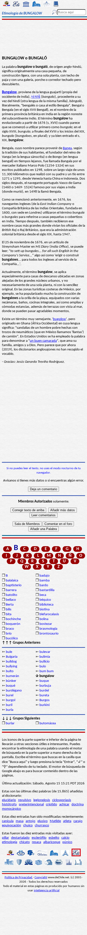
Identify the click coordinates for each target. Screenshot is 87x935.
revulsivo (24, 800)
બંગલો (35, 97)
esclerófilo (39, 838)
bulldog (11, 661)
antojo (30, 821)
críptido (51, 804)
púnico (67, 842)
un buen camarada (43, 341)
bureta (44, 695)
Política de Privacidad (19, 877)
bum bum (46, 671)
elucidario (9, 800)
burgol (10, 700)
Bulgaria (11, 657)
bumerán (12, 676)
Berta (10, 605)
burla (9, 710)
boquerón (13, 624)
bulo (42, 666)
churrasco (42, 825)
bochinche (13, 619)
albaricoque (51, 842)
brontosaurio (48, 633)
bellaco (11, 600)
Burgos (44, 700)
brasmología (48, 629)
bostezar (45, 624)
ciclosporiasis (61, 800)
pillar (5, 838)
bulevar (44, 652)
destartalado (20, 838)
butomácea (47, 723)
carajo (77, 821)
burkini (44, 705)
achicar (64, 804)
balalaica (12, 580)
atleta (67, 821)
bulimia (44, 657)
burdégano (14, 690)
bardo (43, 585)
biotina (44, 609)
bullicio (44, 661)
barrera (11, 590)
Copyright (41, 877)
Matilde (55, 821)
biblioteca (46, 605)
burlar (10, 723)
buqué (10, 686)
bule (9, 652)
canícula (8, 821)
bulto (10, 671)
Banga (67, 148)
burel (9, 695)
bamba (44, 580)
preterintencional (31, 804)
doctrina (78, 804)
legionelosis (41, 800)
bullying (11, 666)
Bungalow (9, 92)
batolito (11, 595)
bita (8, 614)
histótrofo (9, 804)
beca (42, 595)
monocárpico (11, 809)
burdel (44, 690)
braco (10, 629)
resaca (36, 842)
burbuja (45, 686)
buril (9, 705)
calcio (65, 838)
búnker (11, 681)
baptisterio (14, 585)
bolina (43, 619)
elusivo (42, 821)
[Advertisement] (43, 38)
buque (44, 681)
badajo (44, 576)
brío (9, 633)
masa (19, 821)
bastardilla (46, 590)
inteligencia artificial (46, 890)
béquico (45, 600)
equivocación (11, 825)
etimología (9, 842)
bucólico (12, 638)
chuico (28, 825)
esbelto (54, 838)
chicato (24, 842)
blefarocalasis (49, 614)
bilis (8, 609)
